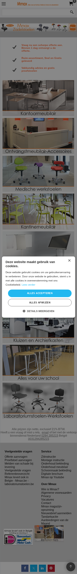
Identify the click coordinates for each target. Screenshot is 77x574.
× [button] (69, 260)
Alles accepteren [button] (39, 293)
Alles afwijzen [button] (39, 302)
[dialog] (38, 287)
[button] (38, 311)
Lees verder (28, 284)
